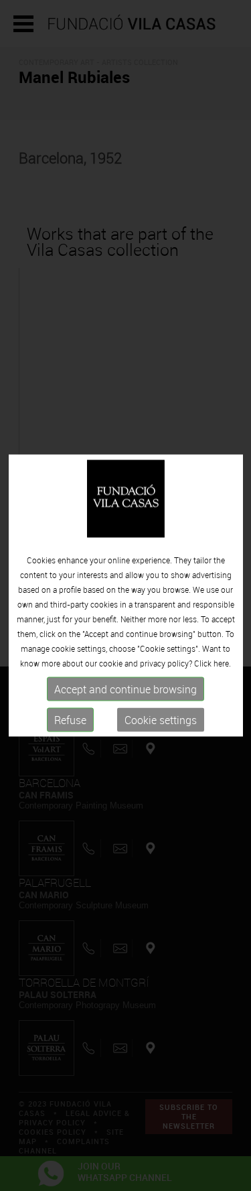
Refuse (70, 719)
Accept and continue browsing (125, 688)
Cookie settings (160, 719)
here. (222, 662)
